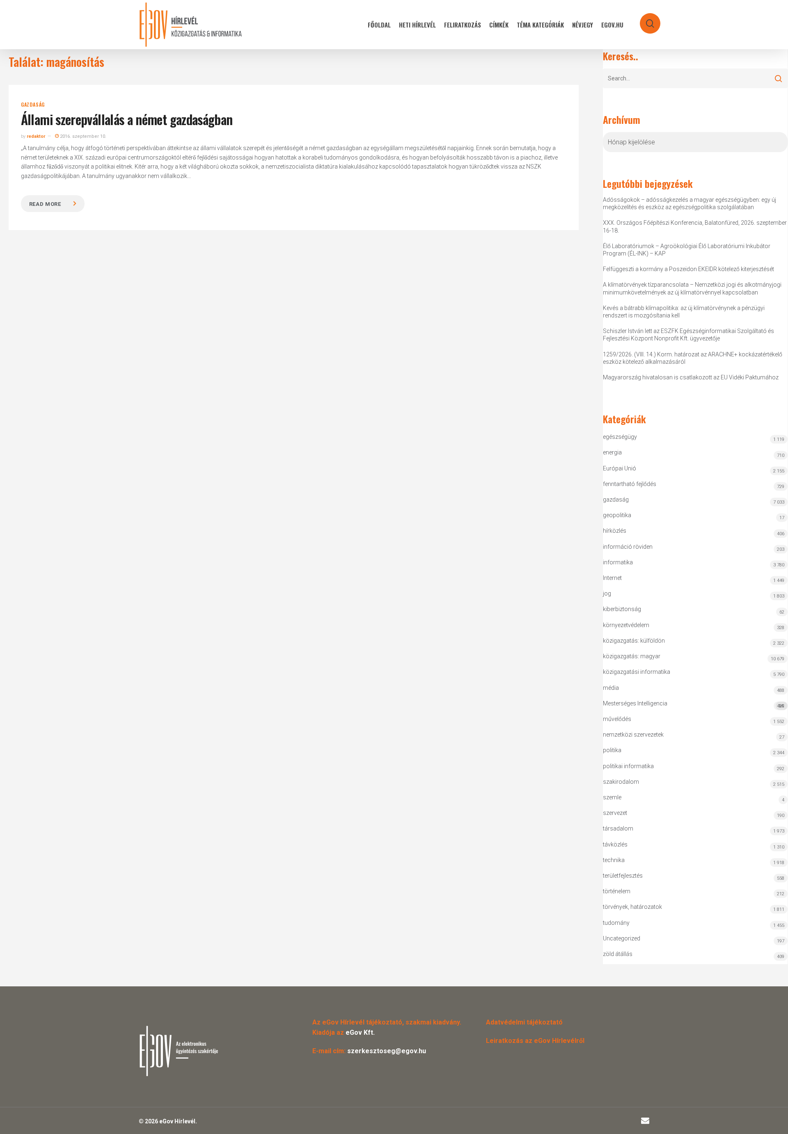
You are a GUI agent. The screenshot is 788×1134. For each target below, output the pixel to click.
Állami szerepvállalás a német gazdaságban (127, 119)
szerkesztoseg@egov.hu (386, 1051)
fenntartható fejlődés (629, 484)
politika (612, 750)
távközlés (615, 844)
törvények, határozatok (632, 907)
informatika (618, 562)
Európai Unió (619, 468)
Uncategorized (621, 938)
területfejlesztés (623, 875)
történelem (616, 891)
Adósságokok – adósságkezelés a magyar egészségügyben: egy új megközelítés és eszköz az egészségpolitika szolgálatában (689, 203)
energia (612, 452)
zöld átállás (617, 954)
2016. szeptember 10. (82, 136)
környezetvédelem (626, 625)
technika (614, 860)
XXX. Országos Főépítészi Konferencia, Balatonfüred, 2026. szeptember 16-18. (695, 226)
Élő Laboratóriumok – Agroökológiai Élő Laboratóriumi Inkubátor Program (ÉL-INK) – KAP (686, 250)
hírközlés (614, 530)
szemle (612, 797)
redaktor (36, 136)
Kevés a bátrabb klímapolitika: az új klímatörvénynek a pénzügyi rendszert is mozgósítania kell (684, 312)
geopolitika (617, 515)
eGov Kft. (360, 1032)
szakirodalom (621, 781)
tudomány (616, 923)
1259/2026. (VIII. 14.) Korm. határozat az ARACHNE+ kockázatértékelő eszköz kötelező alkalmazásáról (692, 358)
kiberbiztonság (622, 609)
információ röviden (628, 546)
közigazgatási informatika (636, 672)
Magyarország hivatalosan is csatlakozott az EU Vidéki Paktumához (691, 377)
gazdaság (33, 104)
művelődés (617, 719)
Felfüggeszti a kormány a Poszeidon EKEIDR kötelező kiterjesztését (688, 269)
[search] (645, 19)
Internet (612, 578)
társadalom (618, 828)
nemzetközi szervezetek (633, 734)
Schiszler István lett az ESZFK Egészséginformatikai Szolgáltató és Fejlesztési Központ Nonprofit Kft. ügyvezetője (688, 335)
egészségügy (620, 437)
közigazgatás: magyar (631, 656)
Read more (45, 204)
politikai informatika (628, 766)
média (611, 688)
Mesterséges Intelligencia (693, 704)
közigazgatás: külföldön (634, 640)
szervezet (615, 813)
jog (607, 593)
